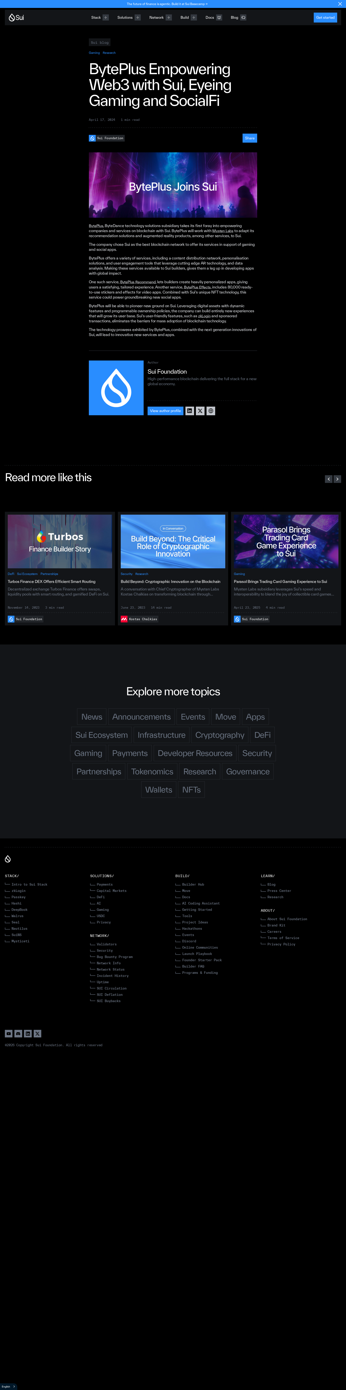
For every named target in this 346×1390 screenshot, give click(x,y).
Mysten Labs (222, 231)
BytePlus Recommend (138, 282)
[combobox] (8, 1386)
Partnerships (49, 574)
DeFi (11, 574)
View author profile (165, 411)
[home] (16, 17)
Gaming (94, 52)
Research (109, 52)
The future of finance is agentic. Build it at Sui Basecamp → (167, 4)
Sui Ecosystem (27, 574)
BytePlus (96, 226)
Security (126, 574)
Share (250, 138)
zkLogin (204, 316)
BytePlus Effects (197, 287)
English (6, 1386)
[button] (329, 479)
